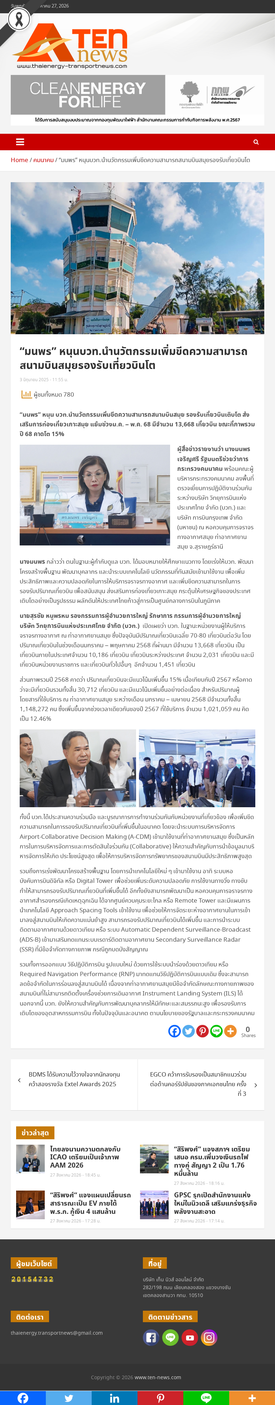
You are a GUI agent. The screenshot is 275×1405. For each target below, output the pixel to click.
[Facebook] (174, 1031)
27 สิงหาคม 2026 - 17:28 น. (75, 1221)
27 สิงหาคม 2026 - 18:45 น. (75, 1175)
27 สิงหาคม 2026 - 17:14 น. (199, 1221)
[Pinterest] (202, 1031)
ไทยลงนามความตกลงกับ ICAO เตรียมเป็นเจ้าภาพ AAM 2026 (85, 1157)
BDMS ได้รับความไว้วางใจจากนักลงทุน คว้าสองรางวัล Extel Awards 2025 (74, 1079)
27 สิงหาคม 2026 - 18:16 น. (199, 1184)
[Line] (216, 1031)
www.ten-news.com (158, 1377)
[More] (230, 1031)
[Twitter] (188, 1031)
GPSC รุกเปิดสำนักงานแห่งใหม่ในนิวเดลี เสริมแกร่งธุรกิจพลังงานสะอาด (215, 1203)
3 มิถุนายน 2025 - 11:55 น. (44, 380)
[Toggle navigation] (20, 142)
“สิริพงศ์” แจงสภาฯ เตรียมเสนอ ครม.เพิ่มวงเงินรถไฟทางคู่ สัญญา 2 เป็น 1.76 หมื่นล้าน (212, 1161)
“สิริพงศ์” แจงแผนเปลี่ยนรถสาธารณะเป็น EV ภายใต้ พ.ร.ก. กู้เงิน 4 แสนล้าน (90, 1203)
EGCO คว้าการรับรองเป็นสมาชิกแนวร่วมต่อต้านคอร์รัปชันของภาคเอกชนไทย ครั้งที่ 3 (198, 1084)
